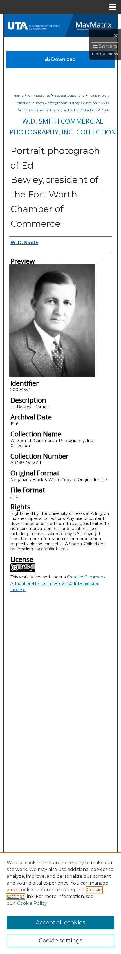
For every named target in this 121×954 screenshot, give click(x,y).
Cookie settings (60, 940)
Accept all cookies (60, 922)
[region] (60, 903)
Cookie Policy (32, 903)
